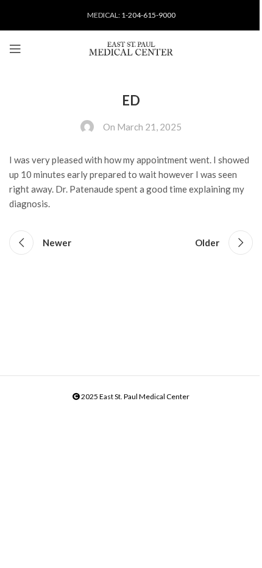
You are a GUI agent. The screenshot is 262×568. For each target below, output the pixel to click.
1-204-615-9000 (148, 15)
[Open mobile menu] (15, 49)
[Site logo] (131, 49)
